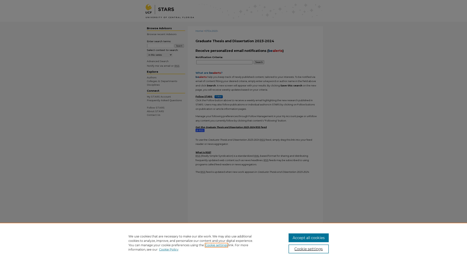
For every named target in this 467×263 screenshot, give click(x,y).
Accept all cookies (309, 238)
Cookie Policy (168, 249)
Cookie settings (216, 245)
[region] (233, 243)
